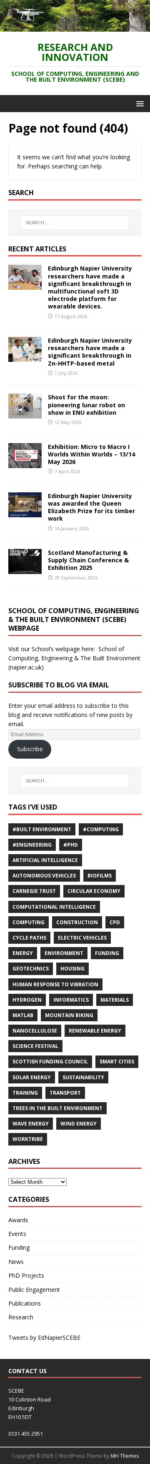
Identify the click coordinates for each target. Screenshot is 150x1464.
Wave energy (30, 1123)
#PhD (70, 844)
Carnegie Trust (34, 891)
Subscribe (30, 749)
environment (64, 953)
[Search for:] (75, 223)
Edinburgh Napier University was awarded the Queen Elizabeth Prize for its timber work (91, 507)
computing (28, 922)
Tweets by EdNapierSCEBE (44, 1337)
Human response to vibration (55, 984)
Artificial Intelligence (45, 860)
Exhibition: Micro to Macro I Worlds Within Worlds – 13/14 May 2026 (91, 454)
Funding (107, 953)
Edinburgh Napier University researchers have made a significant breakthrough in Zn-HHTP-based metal (90, 351)
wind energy (78, 1123)
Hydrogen (27, 999)
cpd (115, 922)
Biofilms (100, 875)
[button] (138, 103)
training (25, 1092)
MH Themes (125, 1455)
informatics (71, 999)
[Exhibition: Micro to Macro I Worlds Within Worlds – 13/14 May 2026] (25, 463)
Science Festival (35, 1046)
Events (17, 1234)
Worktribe (27, 1139)
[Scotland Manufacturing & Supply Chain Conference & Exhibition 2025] (25, 569)
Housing (72, 968)
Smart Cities (117, 1061)
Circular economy (94, 891)
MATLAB (22, 1015)
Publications (24, 1303)
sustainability (83, 1077)
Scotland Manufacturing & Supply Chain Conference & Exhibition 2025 (88, 560)
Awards (18, 1220)
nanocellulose (34, 1030)
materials (114, 999)
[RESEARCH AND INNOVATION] (75, 27)
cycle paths (29, 937)
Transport (65, 1092)
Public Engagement (34, 1290)
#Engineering (32, 844)
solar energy (31, 1077)
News (16, 1262)
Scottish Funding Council (50, 1061)
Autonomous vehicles (44, 875)
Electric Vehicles (82, 937)
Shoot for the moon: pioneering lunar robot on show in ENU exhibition (86, 404)
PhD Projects (26, 1275)
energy (22, 953)
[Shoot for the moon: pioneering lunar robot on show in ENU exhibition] (25, 414)
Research (20, 1317)
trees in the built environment (57, 1108)
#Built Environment (41, 829)
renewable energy (95, 1030)
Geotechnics (30, 968)
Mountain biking (69, 1015)
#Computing (101, 829)
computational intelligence (54, 906)
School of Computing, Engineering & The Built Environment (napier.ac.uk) (74, 658)
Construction (77, 922)
